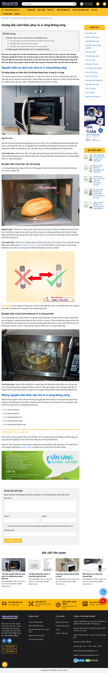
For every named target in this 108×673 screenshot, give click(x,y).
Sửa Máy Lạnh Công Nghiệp (93, 46)
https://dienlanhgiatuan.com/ (89, 655)
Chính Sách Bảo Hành (36, 626)
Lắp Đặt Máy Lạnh (92, 41)
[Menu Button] (4, 664)
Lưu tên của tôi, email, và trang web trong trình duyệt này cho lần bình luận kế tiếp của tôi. (40, 526)
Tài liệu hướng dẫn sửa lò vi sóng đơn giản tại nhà (39, 575)
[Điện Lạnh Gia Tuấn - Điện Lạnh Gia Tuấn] (10, 4)
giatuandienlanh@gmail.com (87, 651)
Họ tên (7, 516)
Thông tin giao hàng (62, 626)
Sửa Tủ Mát (89, 92)
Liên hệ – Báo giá (61, 633)
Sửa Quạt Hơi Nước (93, 97)
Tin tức (94, 10)
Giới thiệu (41, 10)
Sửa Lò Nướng (91, 72)
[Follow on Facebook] (4, 640)
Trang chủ (31, 10)
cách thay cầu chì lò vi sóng (30, 245)
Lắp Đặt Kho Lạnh (92, 84)
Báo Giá (50, 10)
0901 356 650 (83, 635)
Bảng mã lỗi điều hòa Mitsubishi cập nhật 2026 (98, 169)
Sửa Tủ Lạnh (90, 60)
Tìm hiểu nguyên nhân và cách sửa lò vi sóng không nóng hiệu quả (13, 576)
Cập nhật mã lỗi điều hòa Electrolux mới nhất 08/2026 (98, 205)
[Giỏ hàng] (104, 4)
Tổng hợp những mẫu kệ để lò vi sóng (67, 575)
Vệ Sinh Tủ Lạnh (91, 64)
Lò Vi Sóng (13, 18)
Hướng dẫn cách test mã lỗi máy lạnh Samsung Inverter (99, 181)
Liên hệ (17, 14)
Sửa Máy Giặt (90, 52)
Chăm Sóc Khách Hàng (36, 635)
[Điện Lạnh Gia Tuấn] (10, 619)
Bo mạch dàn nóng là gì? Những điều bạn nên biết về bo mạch (99, 194)
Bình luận (8, 498)
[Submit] (74, 4)
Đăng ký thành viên (62, 622)
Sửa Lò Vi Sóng (91, 76)
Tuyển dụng (7, 14)
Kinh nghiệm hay (63, 10)
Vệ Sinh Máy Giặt (91, 56)
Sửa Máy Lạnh (90, 33)
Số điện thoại (9, 530)
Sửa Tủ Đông (90, 88)
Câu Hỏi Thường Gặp (36, 639)
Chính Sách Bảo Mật (35, 622)
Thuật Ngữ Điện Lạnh (80, 10)
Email (44, 516)
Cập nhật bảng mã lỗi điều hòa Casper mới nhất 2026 (99, 158)
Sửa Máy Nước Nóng (93, 68)
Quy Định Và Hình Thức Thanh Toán (39, 631)
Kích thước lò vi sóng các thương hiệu (92, 575)
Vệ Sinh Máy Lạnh (92, 37)
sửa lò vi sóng (26, 447)
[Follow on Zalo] (9, 640)
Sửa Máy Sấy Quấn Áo (94, 80)
